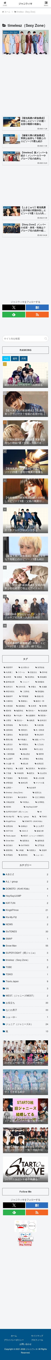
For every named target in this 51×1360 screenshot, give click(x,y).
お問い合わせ (25, 1344)
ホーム (14, 1335)
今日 (6, 358)
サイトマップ (37, 1335)
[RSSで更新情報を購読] (37, 314)
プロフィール (37, 1339)
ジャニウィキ (25, 3)
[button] (45, 338)
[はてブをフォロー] (37, 307)
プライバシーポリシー (14, 1339)
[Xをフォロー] (13, 307)
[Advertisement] (25, 86)
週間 (15, 358)
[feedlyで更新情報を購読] (13, 314)
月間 (23, 358)
